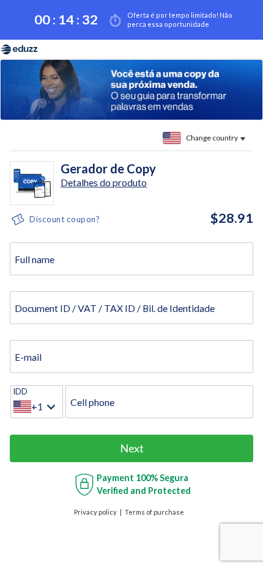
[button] (104, 182)
